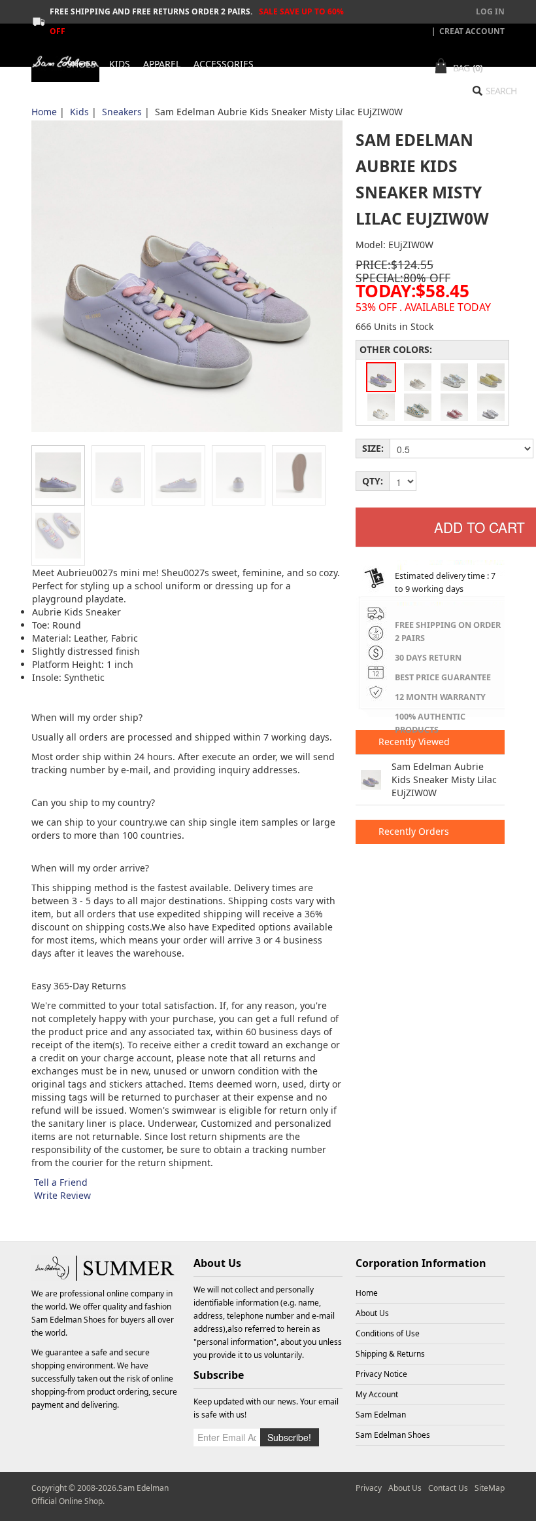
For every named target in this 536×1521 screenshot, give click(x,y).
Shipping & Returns (390, 1353)
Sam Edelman (381, 1414)
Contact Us (448, 1488)
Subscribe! (289, 1437)
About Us (372, 1313)
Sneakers (122, 111)
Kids (79, 111)
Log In (490, 11)
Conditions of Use (388, 1333)
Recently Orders (412, 831)
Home (44, 111)
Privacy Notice (381, 1374)
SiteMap (490, 1488)
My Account (377, 1394)
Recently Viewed (413, 741)
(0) (477, 68)
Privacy (369, 1488)
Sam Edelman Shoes (68, 1319)
